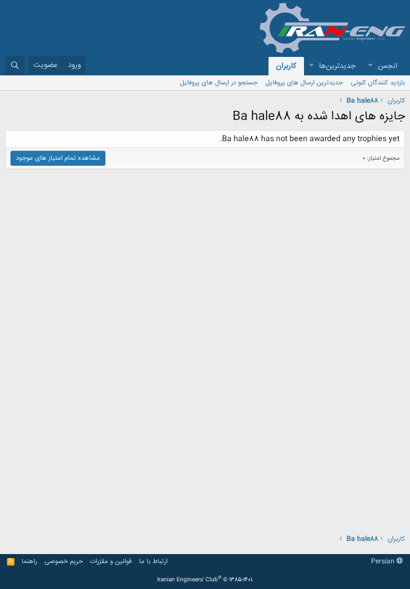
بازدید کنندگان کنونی (378, 82)
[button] (370, 66)
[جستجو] (14, 65)
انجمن (388, 66)
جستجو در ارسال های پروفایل (219, 82)
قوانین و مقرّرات (111, 561)
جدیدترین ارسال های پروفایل (304, 82)
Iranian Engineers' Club (205, 580)
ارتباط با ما (153, 561)
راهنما (29, 561)
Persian (383, 561)
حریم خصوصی (63, 561)
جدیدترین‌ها (337, 66)
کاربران (286, 66)
